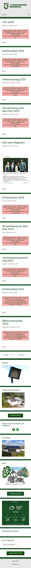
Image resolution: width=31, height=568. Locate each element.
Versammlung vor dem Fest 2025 (15, 227)
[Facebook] (13, 429)
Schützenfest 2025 (13, 197)
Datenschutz (15, 561)
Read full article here (8, 183)
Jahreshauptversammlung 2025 (15, 259)
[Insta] (17, 429)
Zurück (5, 355)
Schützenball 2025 (13, 289)
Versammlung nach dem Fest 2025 (13, 109)
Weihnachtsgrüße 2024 (12, 322)
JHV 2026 (8, 22)
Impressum (16, 564)
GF (5, 42)
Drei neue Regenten (13, 142)
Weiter (23, 355)
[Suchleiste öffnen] (28, 14)
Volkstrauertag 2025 (14, 79)
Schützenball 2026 (13, 50)
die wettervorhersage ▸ (15, 524)
